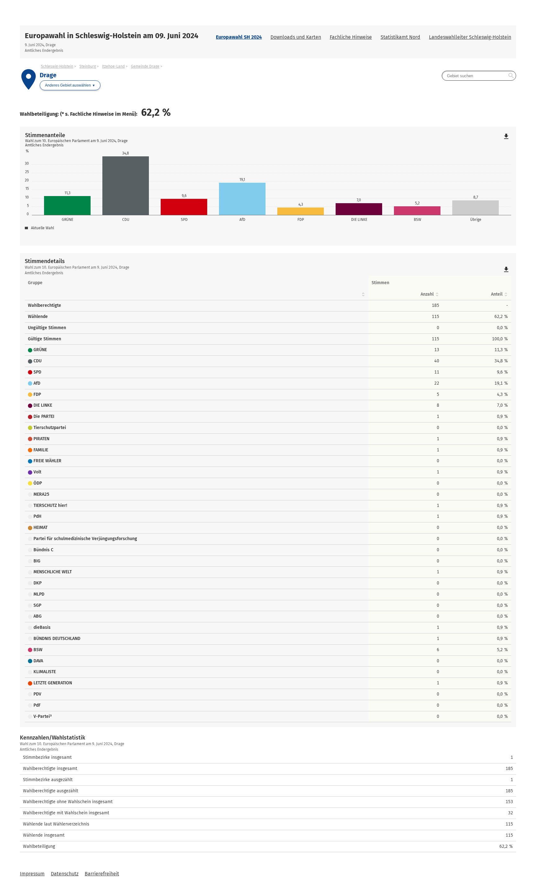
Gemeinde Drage (145, 66)
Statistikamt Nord (400, 37)
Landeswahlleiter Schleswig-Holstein (470, 37)
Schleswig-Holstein (57, 66)
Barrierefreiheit (102, 874)
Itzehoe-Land (113, 66)
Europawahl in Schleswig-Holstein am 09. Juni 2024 (112, 35)
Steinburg (87, 66)
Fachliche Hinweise (351, 37)
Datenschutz (64, 874)
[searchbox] (479, 76)
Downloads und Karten (295, 37)
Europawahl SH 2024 (239, 37)
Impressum (32, 874)
